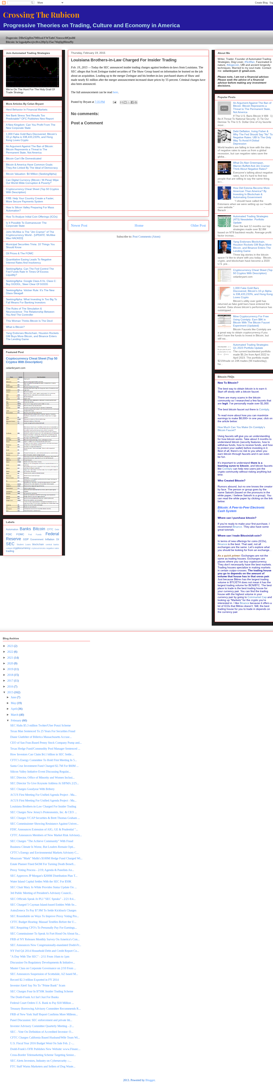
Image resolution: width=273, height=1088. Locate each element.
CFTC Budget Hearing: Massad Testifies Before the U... (43, 921)
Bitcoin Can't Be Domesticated (23, 158)
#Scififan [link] (250, 61)
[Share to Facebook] (132, 102)
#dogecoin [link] (233, 64)
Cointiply (264, 409)
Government (36, 539)
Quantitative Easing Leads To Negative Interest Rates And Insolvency (28, 261)
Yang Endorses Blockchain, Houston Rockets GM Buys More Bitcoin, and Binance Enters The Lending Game (32, 336)
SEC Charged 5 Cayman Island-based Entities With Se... (43, 904)
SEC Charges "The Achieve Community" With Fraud (41, 841)
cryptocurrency (21, 548)
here (115, 92)
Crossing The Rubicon (41, 14)
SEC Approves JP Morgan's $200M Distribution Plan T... (43, 875)
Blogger (150, 1080)
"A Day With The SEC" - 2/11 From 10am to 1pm (39, 956)
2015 (10, 692)
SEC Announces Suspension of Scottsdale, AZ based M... (44, 974)
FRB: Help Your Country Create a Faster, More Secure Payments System (30, 200)
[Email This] (122, 102)
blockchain (38, 544)
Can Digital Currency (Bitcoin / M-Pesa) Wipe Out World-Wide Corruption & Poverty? (32, 181)
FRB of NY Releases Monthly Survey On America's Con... (45, 939)
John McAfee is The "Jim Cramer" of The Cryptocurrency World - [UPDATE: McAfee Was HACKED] (30, 235)
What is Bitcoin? (15, 326)
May (14, 703)
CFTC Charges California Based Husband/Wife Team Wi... (45, 1037)
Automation (12, 529)
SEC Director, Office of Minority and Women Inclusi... (42, 777)
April (14, 708)
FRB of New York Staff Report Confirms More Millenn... (44, 1014)
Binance (237, 526)
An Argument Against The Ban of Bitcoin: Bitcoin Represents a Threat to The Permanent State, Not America (29, 149)
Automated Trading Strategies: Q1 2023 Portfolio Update (251, 346)
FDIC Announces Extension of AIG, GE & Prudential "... (44, 829)
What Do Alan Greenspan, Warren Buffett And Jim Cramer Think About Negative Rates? (251, 165)
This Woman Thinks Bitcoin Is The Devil (29, 320)
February (16, 720)
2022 (10, 651)
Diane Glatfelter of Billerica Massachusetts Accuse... (41, 736)
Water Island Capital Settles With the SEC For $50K (41, 881)
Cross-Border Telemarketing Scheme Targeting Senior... (43, 1054)
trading (10, 550)
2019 (10, 669)
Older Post (198, 225)
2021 (10, 657)
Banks (25, 528)
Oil (57, 539)
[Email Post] (114, 101)
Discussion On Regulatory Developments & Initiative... (42, 962)
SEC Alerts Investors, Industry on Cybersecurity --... (41, 1060)
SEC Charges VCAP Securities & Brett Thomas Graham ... (45, 817)
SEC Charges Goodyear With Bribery (32, 789)
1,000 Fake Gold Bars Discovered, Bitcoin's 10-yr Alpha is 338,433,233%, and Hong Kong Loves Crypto (31, 137)
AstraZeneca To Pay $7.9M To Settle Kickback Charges (43, 910)
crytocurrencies (38, 548)
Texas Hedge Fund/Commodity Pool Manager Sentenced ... (45, 748)
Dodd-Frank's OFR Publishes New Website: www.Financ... (45, 1049)
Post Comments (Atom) (146, 236)
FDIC (9, 534)
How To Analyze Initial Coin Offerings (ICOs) (32, 216)
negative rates (52, 548)
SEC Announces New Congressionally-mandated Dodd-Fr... (45, 945)
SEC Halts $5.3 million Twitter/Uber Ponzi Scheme (40, 725)
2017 (10, 680)
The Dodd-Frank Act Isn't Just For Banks (34, 997)
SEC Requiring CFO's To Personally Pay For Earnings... (43, 927)
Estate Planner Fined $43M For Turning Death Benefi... (43, 864)
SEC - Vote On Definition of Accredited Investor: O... (41, 1031)
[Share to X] (129, 102)
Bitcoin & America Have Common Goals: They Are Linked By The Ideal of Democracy (32, 166)
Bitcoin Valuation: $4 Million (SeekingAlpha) (31, 173)
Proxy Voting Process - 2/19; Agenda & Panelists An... (42, 870)
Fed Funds (35, 534)
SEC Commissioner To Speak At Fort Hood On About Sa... (45, 933)
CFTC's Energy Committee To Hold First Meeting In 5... (43, 760)
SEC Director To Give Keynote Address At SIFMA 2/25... (44, 783)
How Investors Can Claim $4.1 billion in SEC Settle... (42, 754)
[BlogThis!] (125, 102)
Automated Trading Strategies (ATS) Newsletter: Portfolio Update (250, 219)
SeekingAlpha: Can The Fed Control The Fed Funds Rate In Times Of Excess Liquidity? (30, 271)
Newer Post (79, 225)
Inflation (49, 539)
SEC (10, 543)
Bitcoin (39, 528)
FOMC (20, 534)
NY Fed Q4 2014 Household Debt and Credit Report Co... (44, 950)
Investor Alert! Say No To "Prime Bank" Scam (37, 985)
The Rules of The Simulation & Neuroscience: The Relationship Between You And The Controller (30, 311)
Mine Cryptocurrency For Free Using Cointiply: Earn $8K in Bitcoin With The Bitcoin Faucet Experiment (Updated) (251, 321)
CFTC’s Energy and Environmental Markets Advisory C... (44, 852)
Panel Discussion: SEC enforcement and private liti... (41, 1020)
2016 (10, 686)
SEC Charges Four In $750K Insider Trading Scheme (41, 991)
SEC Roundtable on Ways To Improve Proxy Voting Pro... (44, 916)
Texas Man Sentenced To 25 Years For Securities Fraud (42, 731)
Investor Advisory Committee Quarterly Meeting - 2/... (42, 1026)
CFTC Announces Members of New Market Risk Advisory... (46, 835)
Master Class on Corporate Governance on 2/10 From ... (43, 968)
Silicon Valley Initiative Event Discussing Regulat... (40, 771)
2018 (10, 674)
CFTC (50, 529)
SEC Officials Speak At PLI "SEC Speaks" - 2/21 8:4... (43, 898)
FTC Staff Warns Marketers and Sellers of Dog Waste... (42, 1066)
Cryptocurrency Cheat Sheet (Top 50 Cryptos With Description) (31, 360)
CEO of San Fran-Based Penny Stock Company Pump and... (46, 742)
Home (139, 225)
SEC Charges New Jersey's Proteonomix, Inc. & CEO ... (43, 812)
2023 (10, 645)
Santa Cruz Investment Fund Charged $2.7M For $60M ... (44, 765)
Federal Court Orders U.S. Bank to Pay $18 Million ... (42, 1002)
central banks (52, 544)
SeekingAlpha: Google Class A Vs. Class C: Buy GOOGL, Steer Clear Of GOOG (31, 282)
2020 (10, 663)
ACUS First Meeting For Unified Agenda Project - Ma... (43, 794)
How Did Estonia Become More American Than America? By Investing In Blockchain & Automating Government (251, 192)
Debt (57, 529)
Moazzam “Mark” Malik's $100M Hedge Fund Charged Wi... (46, 858)
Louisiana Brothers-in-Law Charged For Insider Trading (43, 806)
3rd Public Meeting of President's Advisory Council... (41, 893)
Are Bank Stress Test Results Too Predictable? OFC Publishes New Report (30, 117)
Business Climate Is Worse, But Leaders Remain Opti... (42, 846)
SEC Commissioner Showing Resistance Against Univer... (44, 823)
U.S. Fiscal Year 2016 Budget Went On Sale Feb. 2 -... (42, 1043)
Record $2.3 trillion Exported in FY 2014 (34, 979)
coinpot (9, 548)
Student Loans (24, 544)
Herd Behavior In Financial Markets (26, 109)
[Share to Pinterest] (136, 102)
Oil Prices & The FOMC (19, 253)
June (14, 697)
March (15, 714)
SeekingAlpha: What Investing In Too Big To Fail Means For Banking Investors (31, 301)
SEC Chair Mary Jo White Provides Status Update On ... (43, 887)
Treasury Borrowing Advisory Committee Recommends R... (45, 1008)
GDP (26, 539)
